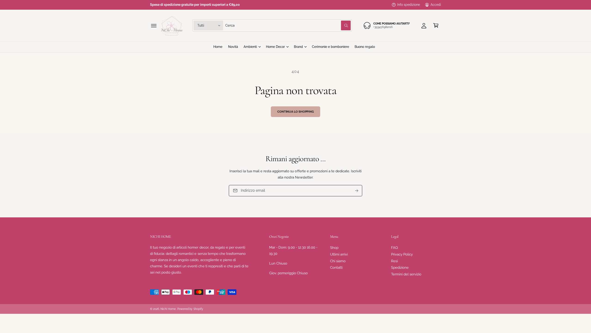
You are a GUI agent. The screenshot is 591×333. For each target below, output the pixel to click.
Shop (334, 248)
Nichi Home (168, 309)
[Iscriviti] (357, 191)
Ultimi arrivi (339, 254)
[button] (154, 25)
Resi (394, 261)
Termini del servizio (406, 274)
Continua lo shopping (295, 111)
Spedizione (400, 267)
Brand (298, 47)
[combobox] (288, 25)
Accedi (436, 4)
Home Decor (275, 47)
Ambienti (250, 47)
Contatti (336, 267)
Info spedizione (408, 4)
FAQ (394, 248)
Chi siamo (338, 261)
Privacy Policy (402, 254)
